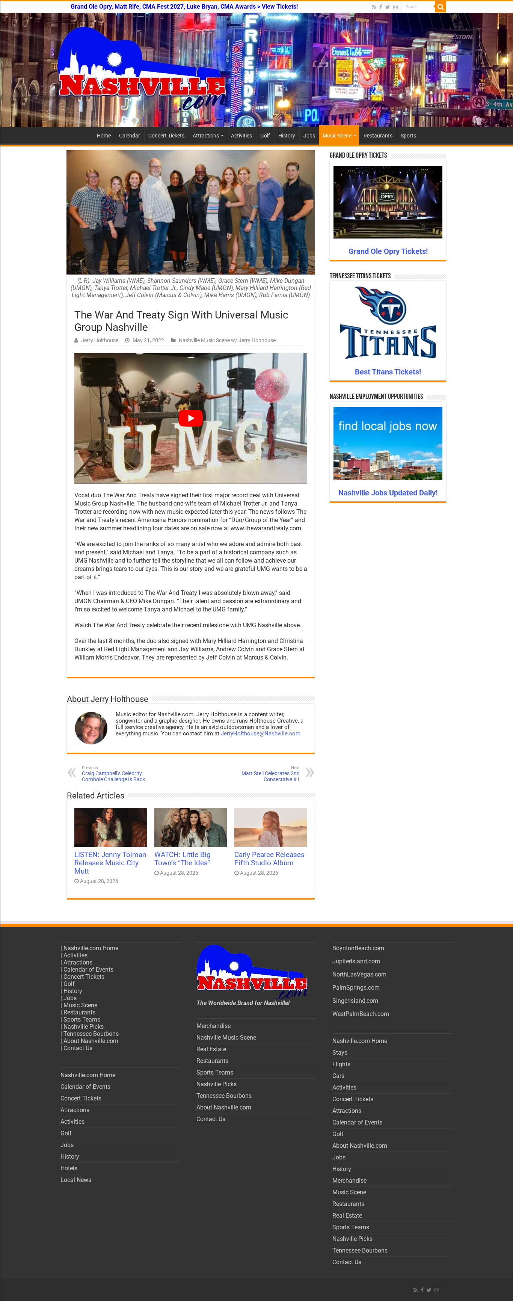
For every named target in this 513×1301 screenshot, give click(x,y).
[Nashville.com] (256, 70)
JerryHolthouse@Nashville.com (260, 733)
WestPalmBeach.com (360, 1013)
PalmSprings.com (356, 987)
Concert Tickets (166, 136)
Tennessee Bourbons (91, 1033)
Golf (265, 136)
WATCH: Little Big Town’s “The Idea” (182, 859)
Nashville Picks (83, 1026)
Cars (338, 1075)
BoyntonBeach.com (358, 948)
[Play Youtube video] (190, 418)
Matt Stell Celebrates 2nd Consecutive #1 (270, 773)
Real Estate (211, 1049)
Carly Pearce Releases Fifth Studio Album (269, 859)
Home (104, 136)
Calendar (129, 136)
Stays (339, 1052)
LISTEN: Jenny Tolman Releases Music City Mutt (110, 863)
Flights (341, 1064)
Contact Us (77, 1048)
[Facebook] (381, 7)
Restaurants (378, 136)
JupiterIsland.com (356, 961)
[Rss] (374, 7)
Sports (408, 136)
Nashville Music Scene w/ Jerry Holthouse (227, 340)
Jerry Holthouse (99, 340)
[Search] (440, 6)
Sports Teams (81, 1019)
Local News (75, 1179)
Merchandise (213, 1025)
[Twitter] (388, 7)
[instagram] (395, 7)
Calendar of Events (88, 969)
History (286, 136)
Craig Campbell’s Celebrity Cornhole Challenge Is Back (113, 773)
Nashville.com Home (90, 948)
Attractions (206, 136)
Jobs (309, 136)
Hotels (68, 1168)
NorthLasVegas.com (359, 974)
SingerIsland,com (355, 1000)
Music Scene (337, 136)
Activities (241, 136)
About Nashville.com (90, 1040)
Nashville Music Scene (226, 1037)
